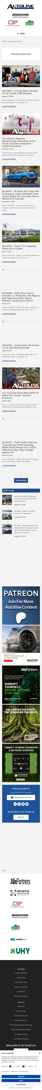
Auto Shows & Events (21, 1015)
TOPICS (21, 1002)
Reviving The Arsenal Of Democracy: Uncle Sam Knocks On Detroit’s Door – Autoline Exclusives (25, 498)
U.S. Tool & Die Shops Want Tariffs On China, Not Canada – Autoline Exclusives (20, 395)
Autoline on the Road (21, 987)
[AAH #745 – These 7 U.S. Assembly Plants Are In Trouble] (21, 242)
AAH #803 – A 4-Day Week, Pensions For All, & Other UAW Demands (20, 92)
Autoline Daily (21, 978)
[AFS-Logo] (29, 23)
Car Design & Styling (21, 1034)
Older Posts (21, 480)
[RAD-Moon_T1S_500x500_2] (21, 781)
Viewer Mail (21, 1006)
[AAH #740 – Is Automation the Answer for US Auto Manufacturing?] (21, 322)
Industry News (21, 1011)
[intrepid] (20, 893)
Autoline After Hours (21, 982)
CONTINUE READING (9, 106)
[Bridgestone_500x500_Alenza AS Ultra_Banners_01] (21, 663)
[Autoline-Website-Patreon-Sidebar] (21, 624)
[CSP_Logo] (12, 23)
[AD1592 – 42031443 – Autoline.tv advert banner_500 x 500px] (21, 703)
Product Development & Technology (21, 1025)
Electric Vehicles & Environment (21, 1029)
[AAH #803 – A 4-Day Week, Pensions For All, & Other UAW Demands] (21, 86)
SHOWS (21, 969)
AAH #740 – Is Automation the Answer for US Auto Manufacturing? (20, 346)
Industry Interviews (21, 973)
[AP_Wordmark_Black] (20, 881)
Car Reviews (21, 991)
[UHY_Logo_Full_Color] (20, 951)
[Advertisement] (21, 561)
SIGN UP (21, 817)
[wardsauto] (20, 939)
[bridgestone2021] (20, 16)
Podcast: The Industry (21, 996)
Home (4, 41)
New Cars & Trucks (21, 1020)
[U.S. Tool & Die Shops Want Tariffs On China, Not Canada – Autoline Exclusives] (21, 388)
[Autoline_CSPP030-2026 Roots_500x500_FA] (21, 742)
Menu (22, 34)
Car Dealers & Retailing (21, 1039)
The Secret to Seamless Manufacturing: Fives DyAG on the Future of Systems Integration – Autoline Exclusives (18, 142)
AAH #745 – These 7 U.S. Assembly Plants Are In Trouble (19, 247)
